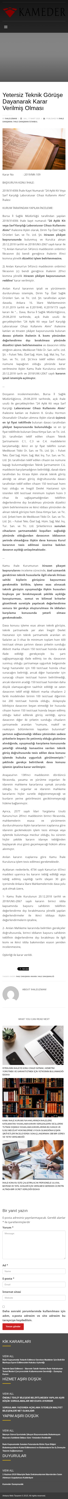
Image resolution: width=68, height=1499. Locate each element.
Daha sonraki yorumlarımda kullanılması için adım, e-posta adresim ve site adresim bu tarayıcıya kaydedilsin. (34, 1315)
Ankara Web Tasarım (11, 1496)
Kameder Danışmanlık (12, 1484)
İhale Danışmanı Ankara (26, 976)
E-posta (8, 1278)
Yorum (8, 1227)
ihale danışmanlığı (46, 976)
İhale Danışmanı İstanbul (25, 121)
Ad (5, 1265)
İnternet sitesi (11, 1292)
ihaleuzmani (11, 118)
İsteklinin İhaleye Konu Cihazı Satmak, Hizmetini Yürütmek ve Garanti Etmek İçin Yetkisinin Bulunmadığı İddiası (33, 1071)
